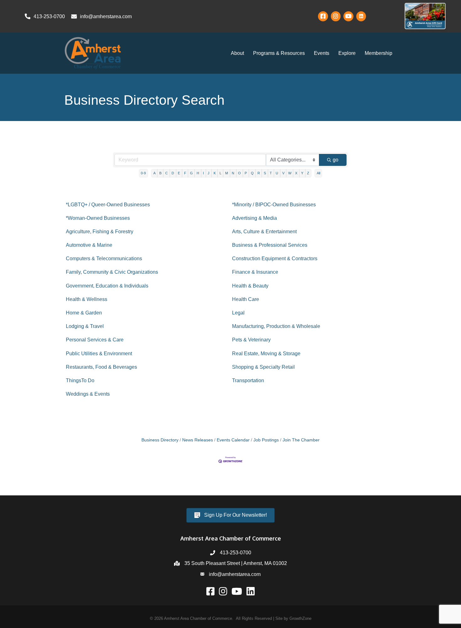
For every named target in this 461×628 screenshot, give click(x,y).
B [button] (160, 173)
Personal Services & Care (95, 339)
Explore (347, 53)
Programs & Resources (279, 53)
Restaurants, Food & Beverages (101, 367)
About (237, 53)
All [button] (318, 173)
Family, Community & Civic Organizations (112, 272)
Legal (238, 312)
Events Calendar (233, 440)
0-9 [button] (143, 173)
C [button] (166, 173)
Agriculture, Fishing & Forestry (99, 231)
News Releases (197, 440)
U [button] (277, 173)
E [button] (179, 173)
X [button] (296, 173)
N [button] (233, 173)
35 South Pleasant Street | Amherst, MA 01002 (235, 563)
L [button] (220, 173)
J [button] (208, 173)
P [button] (246, 173)
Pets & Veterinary (251, 339)
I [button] (203, 173)
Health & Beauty (250, 285)
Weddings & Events (88, 394)
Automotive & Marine (89, 245)
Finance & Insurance (255, 272)
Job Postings (266, 440)
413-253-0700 (235, 552)
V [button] (283, 173)
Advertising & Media (254, 218)
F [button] (185, 173)
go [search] (335, 159)
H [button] (198, 173)
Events (321, 53)
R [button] (258, 173)
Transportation (248, 380)
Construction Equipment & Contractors (274, 258)
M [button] (226, 173)
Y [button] (302, 173)
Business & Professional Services (269, 245)
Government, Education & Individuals (107, 285)
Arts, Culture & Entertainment (264, 231)
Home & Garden (84, 312)
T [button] (271, 173)
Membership (378, 53)
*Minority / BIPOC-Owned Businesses (274, 204)
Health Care (245, 299)
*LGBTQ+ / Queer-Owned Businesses (108, 204)
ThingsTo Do (80, 380)
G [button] (191, 173)
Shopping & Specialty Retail (263, 367)
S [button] (265, 173)
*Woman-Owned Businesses (98, 218)
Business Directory (159, 440)
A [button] (154, 173)
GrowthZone (300, 618)
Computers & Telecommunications (104, 258)
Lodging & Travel (85, 326)
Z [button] (308, 173)
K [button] (215, 173)
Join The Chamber (301, 440)
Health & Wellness (86, 299)
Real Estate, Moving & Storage (266, 353)
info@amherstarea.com (235, 574)
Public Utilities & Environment (99, 353)
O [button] (239, 173)
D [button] (173, 173)
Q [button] (252, 173)
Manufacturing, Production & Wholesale (276, 326)
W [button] (289, 173)
